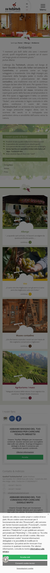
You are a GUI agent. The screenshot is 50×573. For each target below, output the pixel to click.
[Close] (7, 557)
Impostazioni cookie (25, 568)
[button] (5, 559)
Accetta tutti (25, 557)
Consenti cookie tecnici (25, 563)
